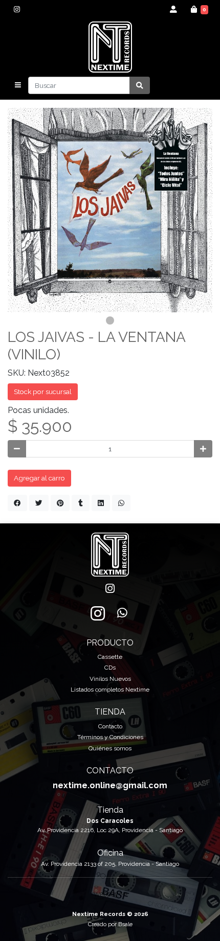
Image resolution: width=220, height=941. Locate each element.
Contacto (110, 726)
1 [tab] (110, 320)
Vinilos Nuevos (110, 678)
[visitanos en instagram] (17, 9)
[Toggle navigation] (18, 85)
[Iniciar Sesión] (174, 9)
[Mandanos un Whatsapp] (122, 613)
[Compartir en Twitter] (39, 503)
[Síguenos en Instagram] (97, 613)
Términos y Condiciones (110, 737)
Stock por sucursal (43, 391)
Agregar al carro (39, 478)
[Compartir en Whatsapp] (121, 503)
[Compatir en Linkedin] (101, 503)
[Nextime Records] (110, 47)
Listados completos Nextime (110, 689)
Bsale (125, 924)
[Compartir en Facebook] (17, 503)
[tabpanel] (110, 210)
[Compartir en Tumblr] (81, 503)
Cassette (110, 656)
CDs (110, 667)
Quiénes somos (110, 748)
